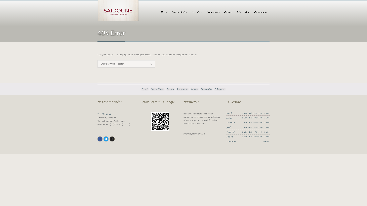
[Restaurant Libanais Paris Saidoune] (118, 10)
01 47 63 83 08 (104, 114)
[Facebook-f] (100, 138)
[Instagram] (112, 138)
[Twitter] (106, 138)
